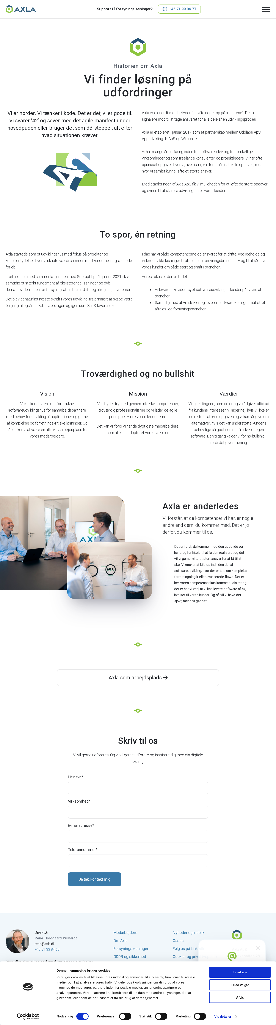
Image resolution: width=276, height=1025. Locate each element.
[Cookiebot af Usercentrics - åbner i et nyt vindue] (28, 1016)
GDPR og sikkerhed (129, 956)
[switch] (125, 1016)
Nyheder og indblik (188, 932)
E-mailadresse (81, 825)
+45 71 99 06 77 (182, 9)
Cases (178, 940)
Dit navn (75, 777)
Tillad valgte (240, 985)
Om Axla (120, 940)
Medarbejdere (125, 932)
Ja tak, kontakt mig (94, 879)
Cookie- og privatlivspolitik (195, 956)
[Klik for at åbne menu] (266, 9)
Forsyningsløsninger (130, 948)
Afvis (240, 997)
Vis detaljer (222, 1016)
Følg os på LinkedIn (189, 948)
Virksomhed (79, 801)
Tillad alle (240, 972)
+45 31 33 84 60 (47, 949)
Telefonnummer (83, 849)
